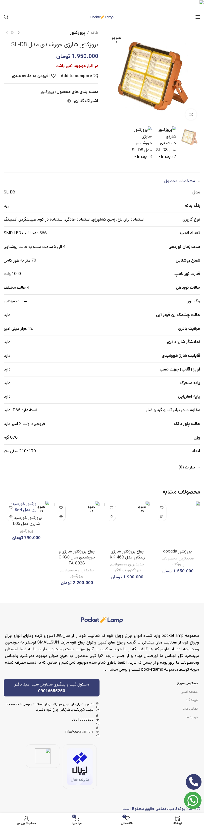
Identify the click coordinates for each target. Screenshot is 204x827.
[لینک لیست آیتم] (52, 719)
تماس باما (190, 708)
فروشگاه (192, 700)
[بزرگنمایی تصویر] (191, 114)
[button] (161, 516)
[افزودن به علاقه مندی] (161, 508)
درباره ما (192, 717)
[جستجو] (6, 17)
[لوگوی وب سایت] (102, 17)
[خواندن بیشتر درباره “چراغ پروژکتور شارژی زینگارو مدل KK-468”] (111, 516)
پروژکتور (77, 33)
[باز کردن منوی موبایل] (198, 17)
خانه (94, 33)
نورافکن (119, 570)
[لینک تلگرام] (69, 101)
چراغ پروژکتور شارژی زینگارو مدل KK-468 (127, 554)
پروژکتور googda (177, 551)
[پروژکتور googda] (178, 524)
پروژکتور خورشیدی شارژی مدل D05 (26, 521)
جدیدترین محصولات (178, 558)
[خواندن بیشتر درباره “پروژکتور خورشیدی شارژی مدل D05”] (10, 516)
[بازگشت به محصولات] (13, 33)
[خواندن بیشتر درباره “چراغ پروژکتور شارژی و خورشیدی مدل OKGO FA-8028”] (61, 516)
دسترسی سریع (187, 683)
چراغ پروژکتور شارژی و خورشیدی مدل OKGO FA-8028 (77, 557)
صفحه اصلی (189, 691)
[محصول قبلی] (19, 33)
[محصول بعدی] (7, 33)
